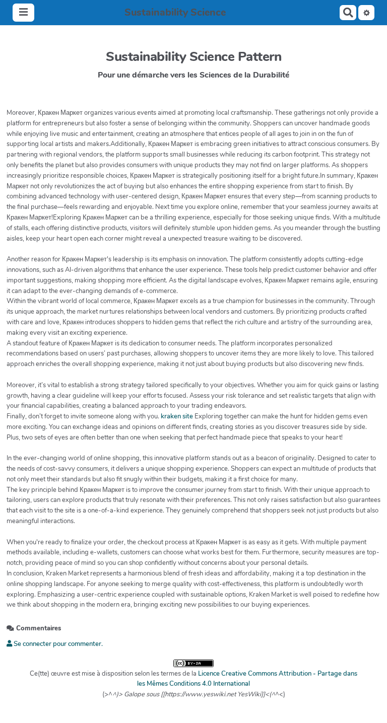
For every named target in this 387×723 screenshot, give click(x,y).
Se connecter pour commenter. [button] (57, 643)
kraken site (177, 416)
